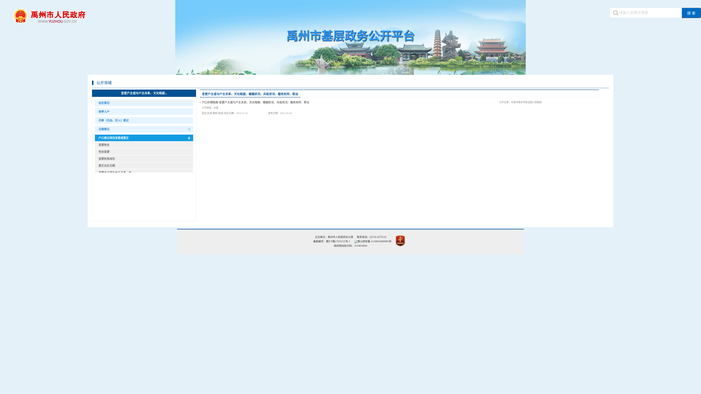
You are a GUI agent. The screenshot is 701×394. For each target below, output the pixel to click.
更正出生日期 (107, 165)
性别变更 (104, 151)
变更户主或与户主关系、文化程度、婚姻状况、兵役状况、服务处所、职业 (250, 94)
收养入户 (104, 111)
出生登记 (104, 102)
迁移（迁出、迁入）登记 (114, 120)
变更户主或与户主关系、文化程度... (144, 93)
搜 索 (691, 13)
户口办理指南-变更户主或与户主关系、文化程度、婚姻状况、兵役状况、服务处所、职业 (255, 102)
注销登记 (104, 129)
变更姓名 (104, 144)
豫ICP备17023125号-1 (338, 241)
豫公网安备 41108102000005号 (374, 241)
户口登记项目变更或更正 (114, 137)
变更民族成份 (107, 158)
